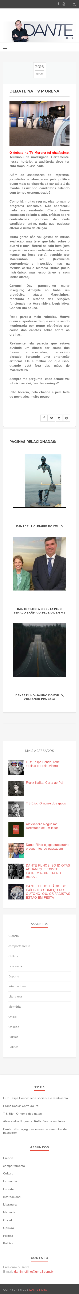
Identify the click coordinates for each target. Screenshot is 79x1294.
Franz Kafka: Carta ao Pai (44, 782)
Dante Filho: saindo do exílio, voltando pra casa (39, 697)
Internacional (17, 986)
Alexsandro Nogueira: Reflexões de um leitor (42, 826)
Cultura (13, 956)
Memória (14, 1006)
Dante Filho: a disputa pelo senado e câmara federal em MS (39, 610)
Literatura (15, 996)
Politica (13, 1036)
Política (13, 1047)
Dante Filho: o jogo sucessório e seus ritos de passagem (47, 846)
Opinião (13, 1027)
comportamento (19, 946)
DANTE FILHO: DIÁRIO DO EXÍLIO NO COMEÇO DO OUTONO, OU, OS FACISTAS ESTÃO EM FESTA (48, 891)
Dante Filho (38, 1289)
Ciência (13, 936)
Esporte (13, 976)
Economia (15, 966)
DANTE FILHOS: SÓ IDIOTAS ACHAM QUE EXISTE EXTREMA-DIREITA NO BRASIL (48, 871)
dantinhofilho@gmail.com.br (34, 1271)
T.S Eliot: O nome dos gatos (46, 803)
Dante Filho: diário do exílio (39, 526)
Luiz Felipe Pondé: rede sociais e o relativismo (43, 763)
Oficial (12, 1016)
